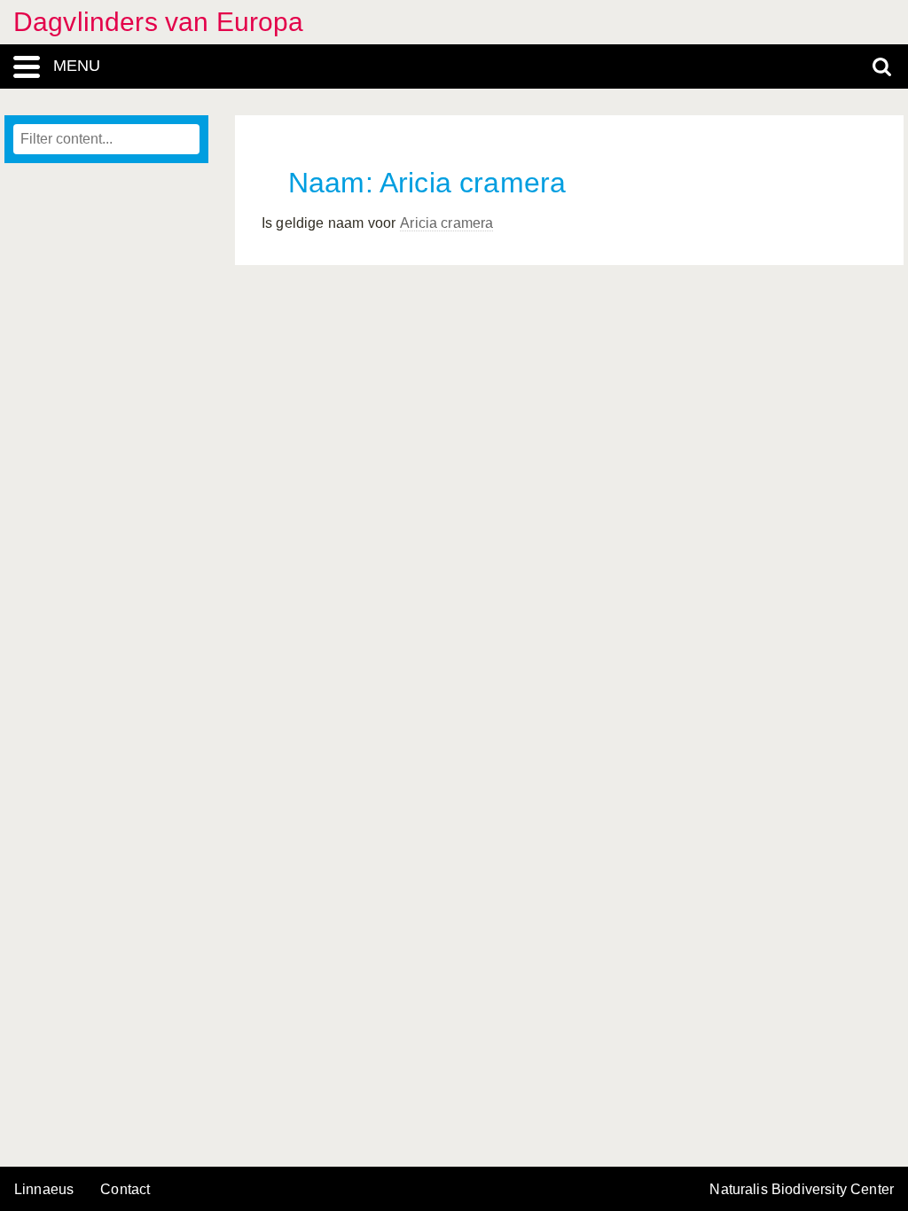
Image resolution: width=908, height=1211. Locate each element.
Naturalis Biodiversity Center (801, 1190)
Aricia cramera (446, 222)
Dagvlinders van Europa (158, 21)
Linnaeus (44, 1190)
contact (125, 1189)
